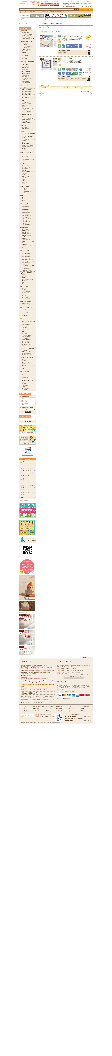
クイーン (66, 87)
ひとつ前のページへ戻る (88, 91)
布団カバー (48, 23)
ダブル (55, 87)
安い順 (51, 31)
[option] (66, 93)
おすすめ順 (43, 31)
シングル (44, 87)
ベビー (76, 87)
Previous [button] (40, 93)
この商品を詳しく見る (87, 48)
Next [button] (91, 93)
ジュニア (87, 87)
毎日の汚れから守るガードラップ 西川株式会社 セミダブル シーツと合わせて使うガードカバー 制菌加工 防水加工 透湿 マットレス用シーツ (72, 38)
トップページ (42, 23)
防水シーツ (54, 23)
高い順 (58, 31)
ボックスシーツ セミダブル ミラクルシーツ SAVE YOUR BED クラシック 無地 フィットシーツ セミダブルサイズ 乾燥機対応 (72, 62)
